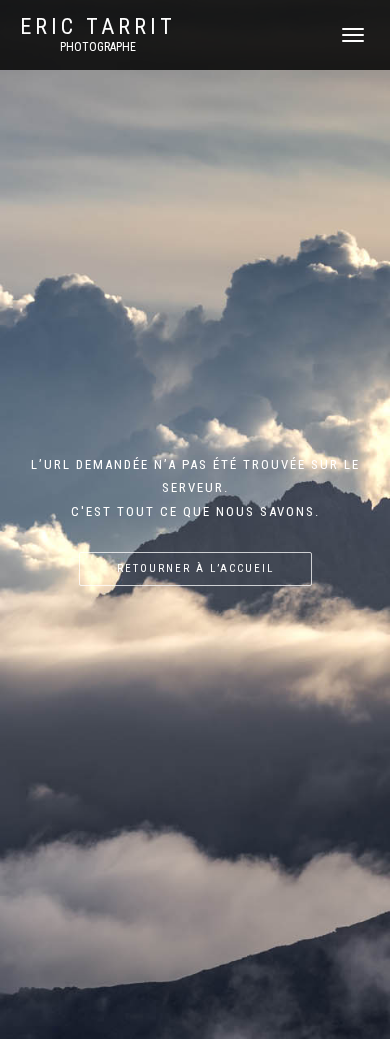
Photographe (98, 47)
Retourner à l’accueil (195, 568)
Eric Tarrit (98, 27)
